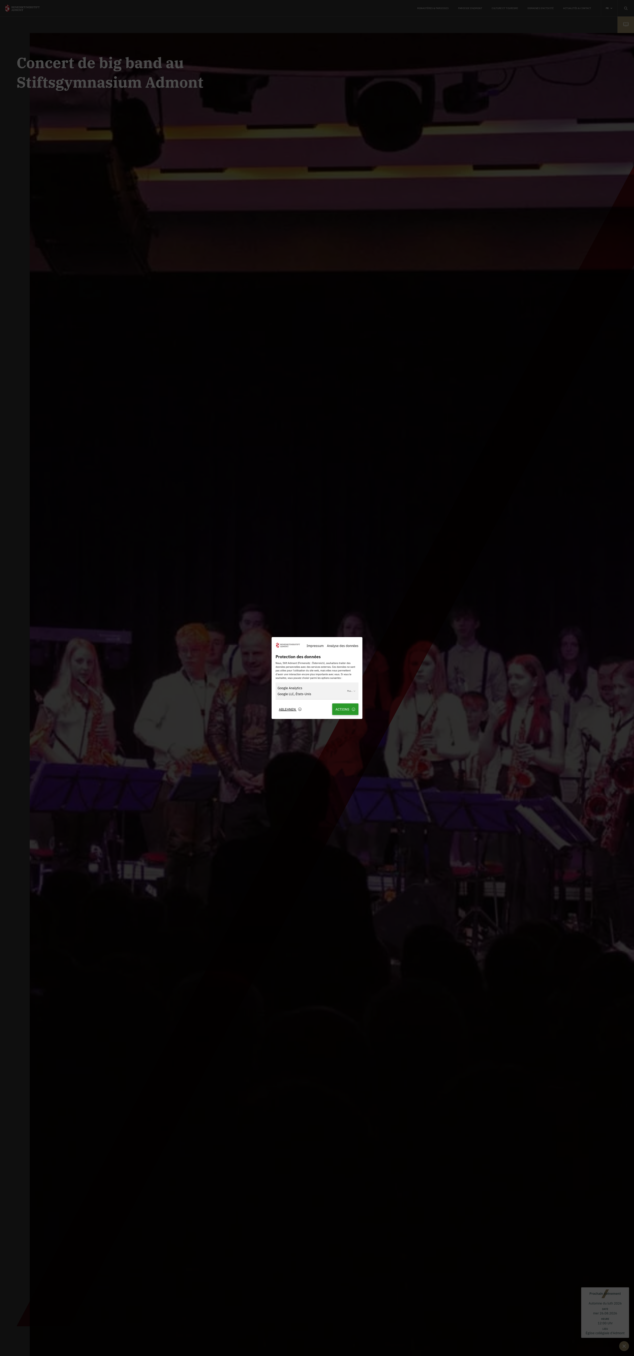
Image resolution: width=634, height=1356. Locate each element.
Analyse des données (342, 645)
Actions (342, 709)
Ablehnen (288, 709)
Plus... (349, 690)
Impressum (315, 645)
